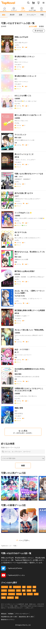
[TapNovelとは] (38, 3)
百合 (17, 597)
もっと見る (23, 432)
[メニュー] (43, 3)
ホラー (18, 590)
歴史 (34, 590)
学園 (34, 587)
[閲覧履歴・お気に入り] (33, 3)
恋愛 (24, 587)
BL (24, 594)
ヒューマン (4, 587)
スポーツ (4, 594)
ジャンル (23, 10)
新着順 (41, 26)
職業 (24, 590)
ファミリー (11, 594)
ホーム (4, 10)
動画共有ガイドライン (8, 619)
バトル (29, 587)
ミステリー (11, 590)
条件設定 (40, 31)
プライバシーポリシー (22, 613)
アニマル (19, 594)
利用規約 (11, 613)
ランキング (14, 10)
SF (10, 587)
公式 (41, 10)
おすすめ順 (33, 26)
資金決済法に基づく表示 (26, 616)
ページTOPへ (24, 540)
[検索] (28, 3)
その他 (36, 594)
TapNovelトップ (6, 546)
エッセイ (30, 594)
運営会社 (3, 613)
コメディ (4, 590)
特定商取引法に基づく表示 (9, 616)
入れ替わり (10, 597)
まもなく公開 (32, 10)
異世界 (3, 597)
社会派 (29, 590)
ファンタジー (17, 587)
